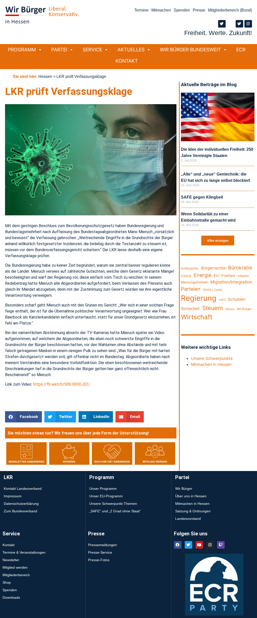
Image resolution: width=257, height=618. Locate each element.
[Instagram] (248, 24)
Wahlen (229, 309)
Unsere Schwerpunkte (212, 358)
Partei (59, 50)
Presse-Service (100, 552)
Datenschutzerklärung (21, 504)
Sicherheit (190, 308)
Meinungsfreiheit (194, 282)
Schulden (236, 299)
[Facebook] (177, 545)
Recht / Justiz (212, 289)
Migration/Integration (231, 281)
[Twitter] (222, 24)
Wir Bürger (244, 309)
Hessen (45, 76)
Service (92, 50)
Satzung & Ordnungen (193, 511)
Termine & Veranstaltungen (24, 552)
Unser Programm (103, 489)
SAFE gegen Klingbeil (202, 197)
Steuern (212, 307)
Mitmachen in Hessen (211, 364)
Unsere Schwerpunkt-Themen (113, 504)
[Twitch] (221, 545)
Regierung (198, 298)
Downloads (11, 597)
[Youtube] (199, 545)
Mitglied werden (15, 567)
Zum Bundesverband (20, 511)
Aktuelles (131, 50)
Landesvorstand (188, 519)
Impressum (13, 496)
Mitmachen (161, 10)
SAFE (222, 299)
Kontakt (126, 61)
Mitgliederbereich (16, 575)
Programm (22, 50)
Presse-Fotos (98, 560)
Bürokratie (240, 268)
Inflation (243, 276)
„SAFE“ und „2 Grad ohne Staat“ (115, 511)
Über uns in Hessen (191, 496)
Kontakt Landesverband (23, 489)
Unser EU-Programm (106, 496)
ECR (240, 50)
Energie (202, 275)
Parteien (191, 289)
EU (216, 275)
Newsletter (11, 560)
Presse (199, 10)
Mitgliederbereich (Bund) (230, 10)
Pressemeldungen (102, 545)
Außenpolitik (190, 268)
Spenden (182, 10)
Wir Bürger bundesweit (190, 50)
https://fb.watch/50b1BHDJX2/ (61, 384)
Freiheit (228, 275)
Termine (141, 10)
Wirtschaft (196, 317)
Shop (7, 582)
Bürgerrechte (213, 268)
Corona (186, 276)
